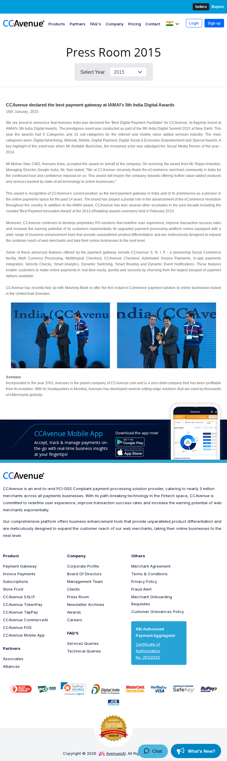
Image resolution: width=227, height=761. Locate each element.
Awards (74, 612)
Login (194, 23)
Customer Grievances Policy (157, 611)
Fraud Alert (141, 589)
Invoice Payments (19, 573)
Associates (13, 658)
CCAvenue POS (17, 627)
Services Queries (83, 643)
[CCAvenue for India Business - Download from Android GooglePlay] (130, 442)
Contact (152, 24)
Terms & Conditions (149, 573)
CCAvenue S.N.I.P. (19, 596)
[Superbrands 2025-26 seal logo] (113, 728)
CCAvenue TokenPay (22, 604)
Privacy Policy (144, 581)
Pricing (134, 24)
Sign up (214, 23)
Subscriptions (15, 581)
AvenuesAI (116, 753)
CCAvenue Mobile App (24, 635)
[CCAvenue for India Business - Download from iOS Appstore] (129, 452)
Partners (77, 24)
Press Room (78, 596)
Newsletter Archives (85, 604)
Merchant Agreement (151, 566)
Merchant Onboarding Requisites (151, 600)
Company (115, 24)
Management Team (85, 581)
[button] (73, 688)
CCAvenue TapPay (20, 612)
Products (56, 24)
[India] (172, 24)
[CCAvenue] (24, 23)
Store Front (13, 589)
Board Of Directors (84, 573)
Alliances (11, 666)
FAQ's (95, 24)
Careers (74, 619)
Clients (73, 589)
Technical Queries (84, 651)
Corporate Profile (83, 566)
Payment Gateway (20, 566)
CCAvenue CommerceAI (25, 619)
